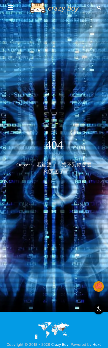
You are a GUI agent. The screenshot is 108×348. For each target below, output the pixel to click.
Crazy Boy (59, 344)
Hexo (97, 344)
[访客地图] (54, 338)
